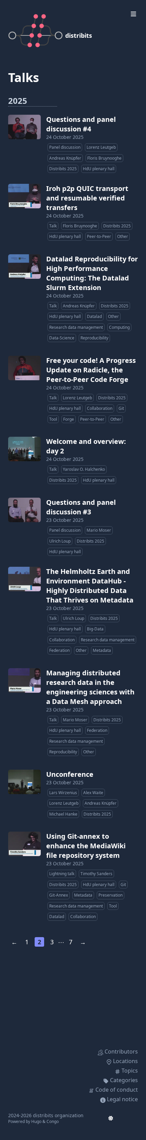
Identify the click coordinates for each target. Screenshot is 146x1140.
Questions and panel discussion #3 (81, 507)
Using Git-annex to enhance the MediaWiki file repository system (86, 846)
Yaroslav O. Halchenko (84, 469)
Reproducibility (94, 338)
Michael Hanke (63, 814)
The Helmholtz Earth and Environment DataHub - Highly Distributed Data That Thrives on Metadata (89, 586)
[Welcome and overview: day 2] (24, 449)
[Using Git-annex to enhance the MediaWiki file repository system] (24, 844)
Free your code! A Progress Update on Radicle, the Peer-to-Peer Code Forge (91, 370)
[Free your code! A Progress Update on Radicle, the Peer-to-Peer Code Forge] (24, 368)
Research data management (76, 327)
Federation (59, 650)
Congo (53, 1121)
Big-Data (95, 629)
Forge (68, 419)
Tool (53, 419)
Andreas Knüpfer (65, 158)
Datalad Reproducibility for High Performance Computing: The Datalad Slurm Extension (92, 273)
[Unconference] (24, 782)
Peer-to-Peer (99, 236)
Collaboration (99, 408)
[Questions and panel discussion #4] (24, 127)
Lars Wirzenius (63, 793)
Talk (53, 226)
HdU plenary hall (98, 169)
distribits (78, 35)
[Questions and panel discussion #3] (24, 510)
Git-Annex (58, 895)
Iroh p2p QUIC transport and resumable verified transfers (87, 198)
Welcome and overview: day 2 (86, 446)
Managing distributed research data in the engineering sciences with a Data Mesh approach (90, 687)
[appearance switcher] (111, 1118)
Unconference (69, 774)
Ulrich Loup (60, 541)
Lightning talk (61, 874)
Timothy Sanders (96, 874)
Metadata (102, 650)
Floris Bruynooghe (104, 158)
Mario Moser (99, 530)
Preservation (110, 895)
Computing (119, 327)
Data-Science (61, 338)
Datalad (94, 316)
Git (121, 408)
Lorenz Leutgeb (101, 147)
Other (122, 236)
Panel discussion (64, 147)
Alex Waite (93, 793)
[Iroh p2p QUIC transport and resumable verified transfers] (24, 196)
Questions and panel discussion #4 (81, 124)
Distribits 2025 (63, 169)
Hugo (36, 1121)
